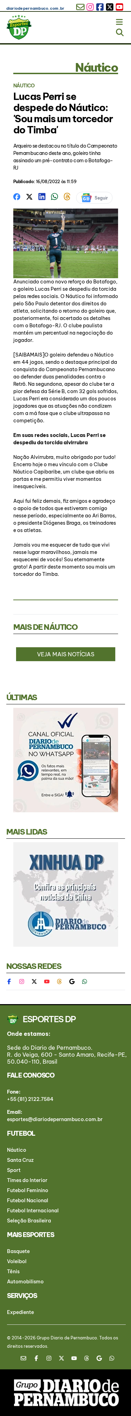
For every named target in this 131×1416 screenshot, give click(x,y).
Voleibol (17, 1261)
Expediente (20, 1312)
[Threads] (59, 981)
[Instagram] (21, 981)
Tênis (13, 1271)
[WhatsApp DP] (84, 981)
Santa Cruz (20, 1160)
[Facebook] (12, 981)
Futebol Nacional (27, 1200)
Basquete (18, 1251)
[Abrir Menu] (120, 20)
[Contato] (26, 1358)
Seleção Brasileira (29, 1221)
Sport (14, 1170)
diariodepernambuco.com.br (35, 8)
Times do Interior (27, 1180)
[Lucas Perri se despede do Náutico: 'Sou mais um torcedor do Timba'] (16, 196)
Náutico (16, 1150)
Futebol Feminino (27, 1190)
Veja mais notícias (65, 654)
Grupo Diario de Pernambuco (67, 1337)
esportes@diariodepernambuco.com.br (55, 1119)
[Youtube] (47, 981)
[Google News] (72, 981)
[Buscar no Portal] (120, 31)
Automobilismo (25, 1281)
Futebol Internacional (33, 1210)
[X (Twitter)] (34, 981)
